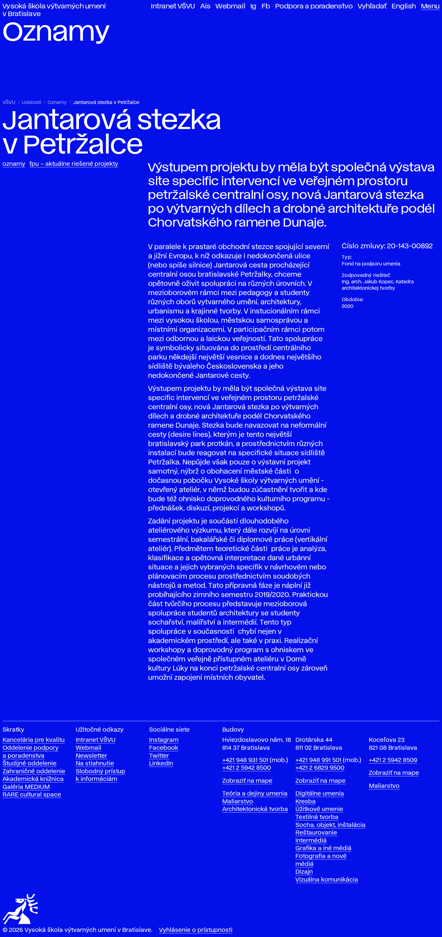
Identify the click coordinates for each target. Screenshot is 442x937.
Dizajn (304, 872)
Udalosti (31, 102)
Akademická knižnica (33, 779)
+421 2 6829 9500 (319, 768)
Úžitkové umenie (319, 809)
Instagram (164, 740)
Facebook (163, 748)
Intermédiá (311, 841)
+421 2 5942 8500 (246, 768)
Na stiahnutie (95, 763)
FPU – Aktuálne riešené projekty (73, 164)
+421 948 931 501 (245, 760)
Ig (253, 6)
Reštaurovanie (316, 833)
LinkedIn (161, 763)
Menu (430, 6)
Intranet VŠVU (173, 6)
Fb (266, 6)
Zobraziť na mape (247, 781)
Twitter (159, 756)
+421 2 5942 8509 (393, 760)
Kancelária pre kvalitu (34, 740)
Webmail (230, 6)
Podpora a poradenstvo (314, 6)
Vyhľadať (372, 6)
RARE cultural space (32, 795)
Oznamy (57, 102)
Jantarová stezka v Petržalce (106, 102)
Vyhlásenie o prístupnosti (196, 930)
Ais (205, 6)
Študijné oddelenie (30, 763)
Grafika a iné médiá (323, 848)
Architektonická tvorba (255, 809)
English (404, 6)
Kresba (305, 801)
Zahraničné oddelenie (34, 771)
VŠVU (9, 102)
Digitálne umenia (319, 794)
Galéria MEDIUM (26, 787)
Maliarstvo (237, 801)
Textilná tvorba (316, 817)
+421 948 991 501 (318, 760)
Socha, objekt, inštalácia (330, 825)
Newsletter (91, 756)
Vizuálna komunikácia (326, 880)
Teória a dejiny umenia (255, 794)
